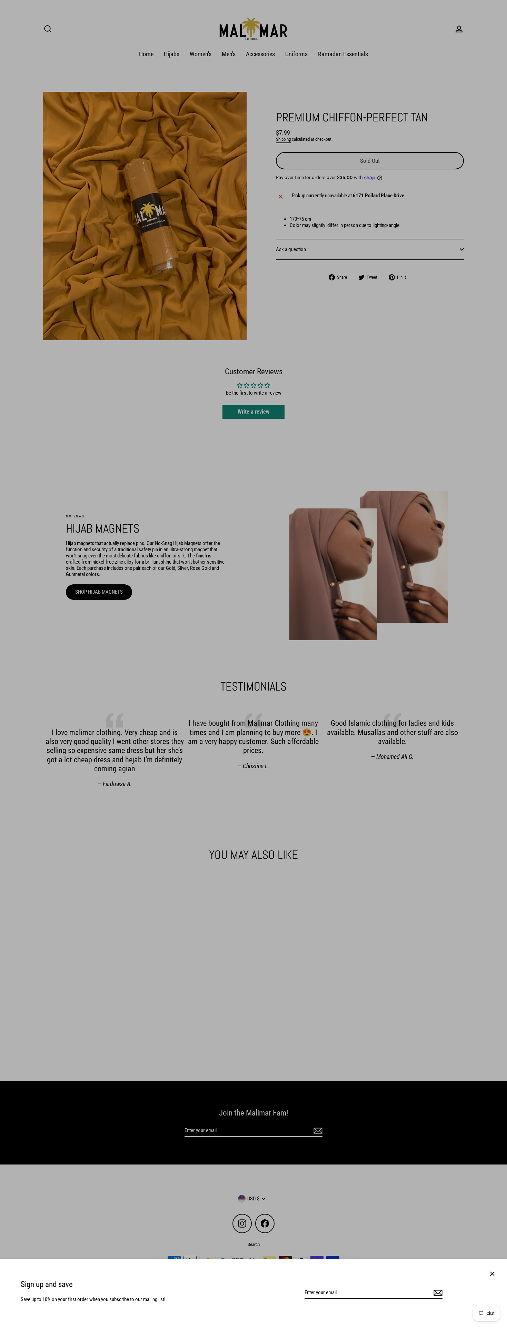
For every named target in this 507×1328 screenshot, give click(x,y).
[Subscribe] (437, 1293)
